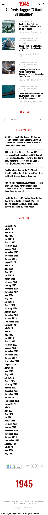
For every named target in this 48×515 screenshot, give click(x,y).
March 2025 (9, 278)
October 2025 (10, 258)
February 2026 (10, 245)
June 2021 (8, 410)
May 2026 (8, 235)
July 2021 (8, 407)
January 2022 (10, 387)
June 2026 (8, 232)
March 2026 (9, 242)
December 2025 (11, 252)
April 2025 (9, 275)
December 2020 (11, 430)
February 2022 (10, 384)
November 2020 (11, 433)
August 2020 (10, 443)
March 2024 (9, 305)
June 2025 (8, 268)
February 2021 (10, 423)
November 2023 (11, 315)
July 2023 (8, 328)
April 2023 (9, 338)
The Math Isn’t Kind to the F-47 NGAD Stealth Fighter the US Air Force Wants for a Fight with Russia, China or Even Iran (23, 173)
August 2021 (10, 404)
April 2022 (9, 377)
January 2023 (10, 348)
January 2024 (10, 311)
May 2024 (8, 298)
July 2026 (8, 229)
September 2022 (11, 361)
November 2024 (11, 291)
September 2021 (11, 400)
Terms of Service (19, 503)
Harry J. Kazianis (24, 101)
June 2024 (9, 295)
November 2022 (11, 354)
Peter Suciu (22, 80)
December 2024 (11, 288)
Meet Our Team (17, 501)
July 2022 (8, 367)
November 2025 (11, 255)
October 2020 (10, 437)
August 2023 (10, 324)
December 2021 (11, 390)
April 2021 (8, 417)
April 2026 (9, 239)
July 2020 (8, 446)
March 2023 (9, 341)
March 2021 (9, 420)
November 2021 (11, 394)
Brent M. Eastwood (25, 54)
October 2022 (10, 357)
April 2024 (9, 301)
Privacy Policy (39, 501)
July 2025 (8, 265)
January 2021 (10, 427)
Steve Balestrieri (24, 32)
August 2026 (10, 225)
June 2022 (8, 371)
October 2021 (10, 397)
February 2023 (10, 344)
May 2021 (8, 414)
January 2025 (10, 285)
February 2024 (10, 308)
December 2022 (11, 351)
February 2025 (10, 282)
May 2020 (8, 453)
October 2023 (10, 318)
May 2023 (8, 334)
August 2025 (10, 262)
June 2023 (8, 331)
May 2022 (8, 374)
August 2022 (10, 364)
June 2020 (8, 450)
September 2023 (11, 321)
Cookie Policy (31, 503)
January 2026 (10, 249)
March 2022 (9, 381)
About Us (7, 501)
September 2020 (11, 440)
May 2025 (8, 272)
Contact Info (28, 501)
